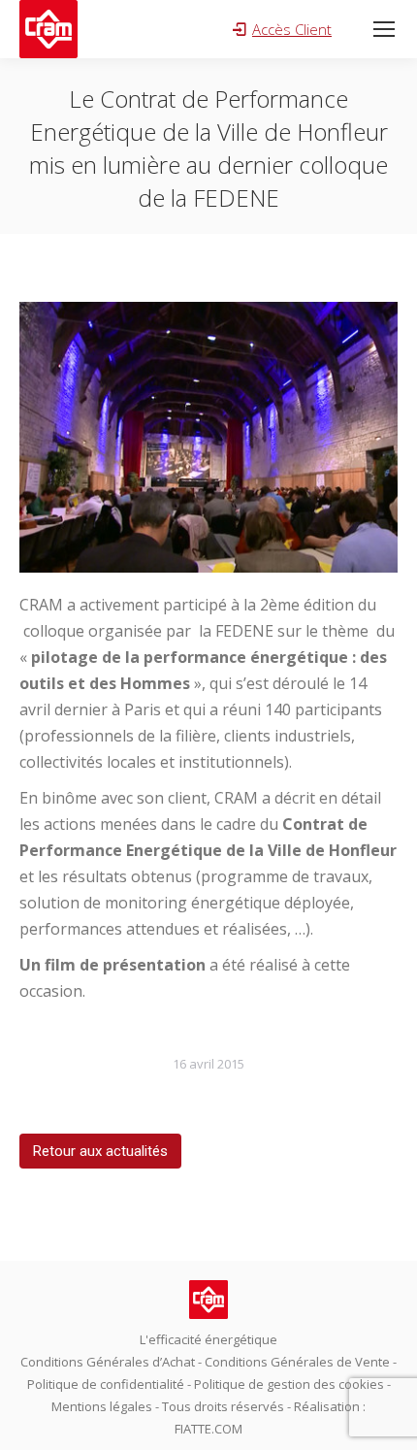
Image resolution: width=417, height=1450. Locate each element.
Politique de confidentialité (105, 1384)
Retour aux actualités (100, 1151)
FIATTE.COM (208, 1428)
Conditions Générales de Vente (297, 1361)
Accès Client (292, 29)
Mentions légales (101, 1406)
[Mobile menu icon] (384, 29)
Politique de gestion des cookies (289, 1384)
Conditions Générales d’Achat (107, 1361)
